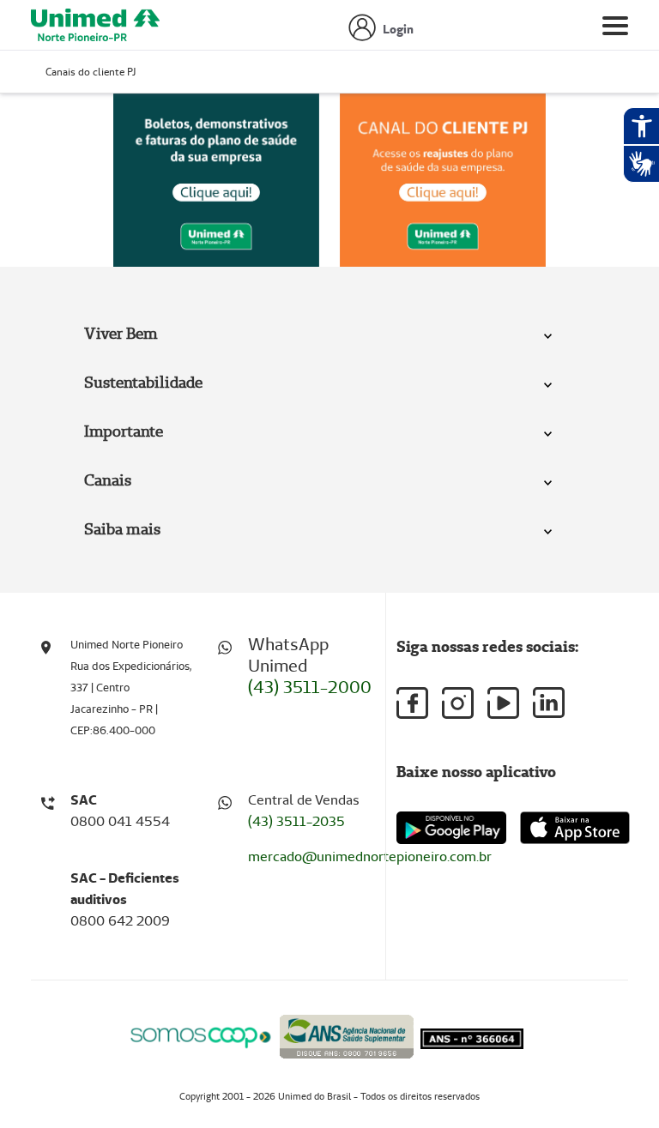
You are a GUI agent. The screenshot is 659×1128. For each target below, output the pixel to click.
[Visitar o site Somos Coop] (201, 1035)
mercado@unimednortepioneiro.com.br (370, 857)
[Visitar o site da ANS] (347, 1034)
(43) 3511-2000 (310, 687)
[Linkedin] (549, 702)
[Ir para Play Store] (451, 827)
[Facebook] (412, 703)
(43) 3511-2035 (296, 821)
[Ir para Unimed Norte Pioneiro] (95, 29)
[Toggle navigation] (615, 29)
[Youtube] (503, 703)
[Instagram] (458, 703)
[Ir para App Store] (575, 827)
